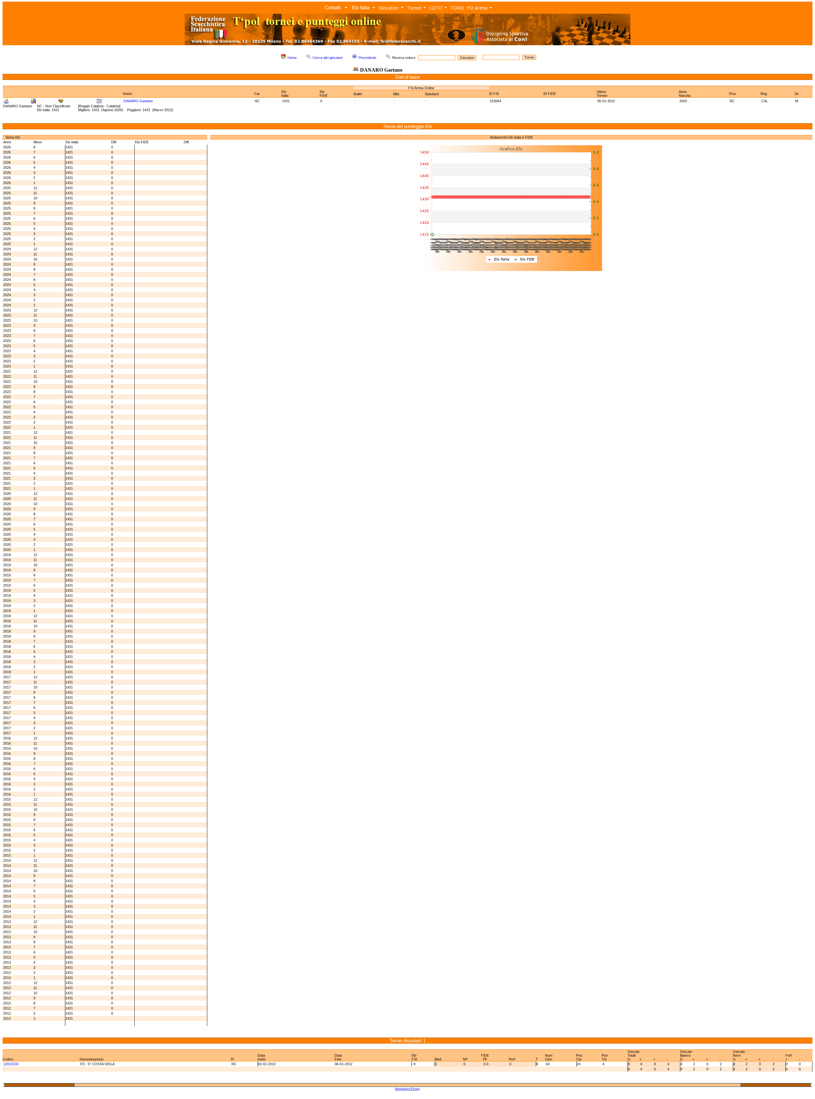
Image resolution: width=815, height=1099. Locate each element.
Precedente (367, 58)
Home (292, 58)
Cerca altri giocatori (328, 58)
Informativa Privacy (407, 1088)
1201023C (11, 1064)
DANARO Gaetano (138, 101)
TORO (457, 7)
